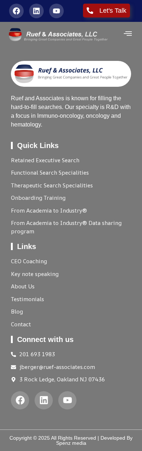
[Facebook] (16, 11)
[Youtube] (56, 11)
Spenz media (71, 443)
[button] (128, 34)
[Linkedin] (36, 11)
